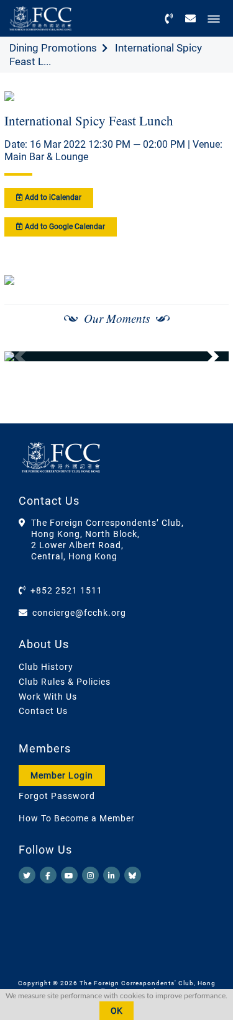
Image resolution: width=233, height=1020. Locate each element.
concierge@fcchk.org (79, 613)
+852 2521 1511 (66, 590)
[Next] (205, 356)
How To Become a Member (77, 818)
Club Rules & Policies (65, 682)
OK (116, 1011)
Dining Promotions (53, 48)
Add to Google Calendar (64, 226)
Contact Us (43, 711)
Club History (46, 667)
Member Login (61, 775)
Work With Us (48, 697)
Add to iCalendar (52, 197)
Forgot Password (57, 796)
